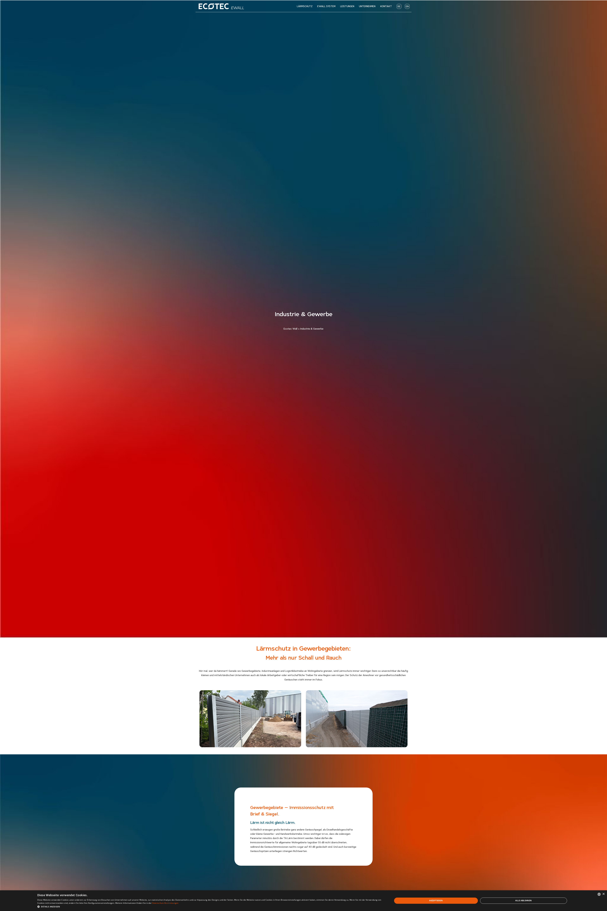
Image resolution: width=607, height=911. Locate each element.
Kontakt (386, 6)
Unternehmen (367, 6)
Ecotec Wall (290, 328)
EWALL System (326, 6)
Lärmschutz (305, 6)
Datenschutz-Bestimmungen (165, 903)
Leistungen (347, 6)
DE (399, 6)
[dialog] (303, 900)
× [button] (603, 894)
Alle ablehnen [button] (523, 900)
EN (407, 6)
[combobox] (599, 894)
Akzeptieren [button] (436, 900)
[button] (209, 907)
